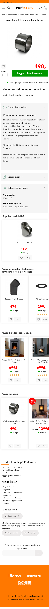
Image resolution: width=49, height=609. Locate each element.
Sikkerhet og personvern (12, 500)
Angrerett (6, 489)
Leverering (7, 495)
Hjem (3, 14)
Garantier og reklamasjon (13, 492)
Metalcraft (7, 198)
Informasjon (42, 2)
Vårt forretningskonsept (12, 498)
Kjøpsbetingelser (9, 487)
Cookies (6, 503)
